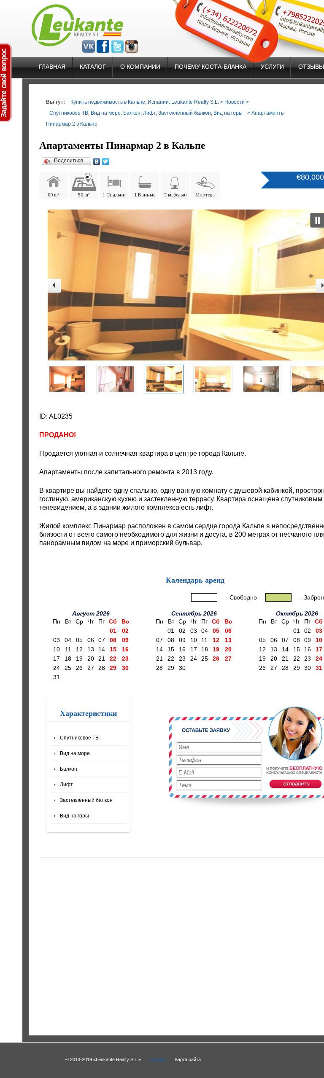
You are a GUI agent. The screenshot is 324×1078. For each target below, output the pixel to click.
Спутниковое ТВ (68, 113)
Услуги (272, 66)
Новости (234, 102)
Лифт (149, 113)
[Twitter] (105, 161)
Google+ (158, 1059)
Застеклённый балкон (184, 113)
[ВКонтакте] (96, 161)
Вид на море (106, 113)
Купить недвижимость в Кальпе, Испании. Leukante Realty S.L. (144, 102)
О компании (140, 66)
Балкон (131, 113)
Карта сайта (188, 1059)
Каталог (93, 66)
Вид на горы (228, 113)
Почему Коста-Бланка (210, 66)
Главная (52, 66)
